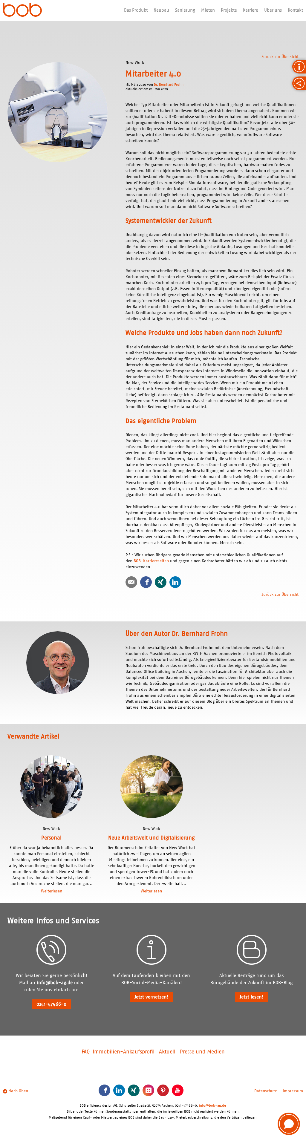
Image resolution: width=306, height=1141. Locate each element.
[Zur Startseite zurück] (22, 10)
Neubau (161, 10)
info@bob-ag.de (55, 982)
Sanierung (185, 10)
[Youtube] (177, 1090)
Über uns (273, 10)
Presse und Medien (202, 1052)
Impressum (293, 1091)
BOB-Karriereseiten (151, 561)
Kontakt (295, 10)
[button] (289, 1124)
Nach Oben (17, 1091)
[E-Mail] (131, 582)
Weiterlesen (51, 891)
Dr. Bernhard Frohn (168, 84)
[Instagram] (148, 1090)
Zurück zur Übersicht (280, 57)
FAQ (86, 1052)
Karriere (250, 10)
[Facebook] (146, 582)
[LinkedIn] (175, 582)
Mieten (208, 10)
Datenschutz (265, 1091)
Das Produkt (136, 10)
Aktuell (167, 1052)
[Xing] (160, 582)
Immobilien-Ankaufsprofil (123, 1052)
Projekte (229, 10)
